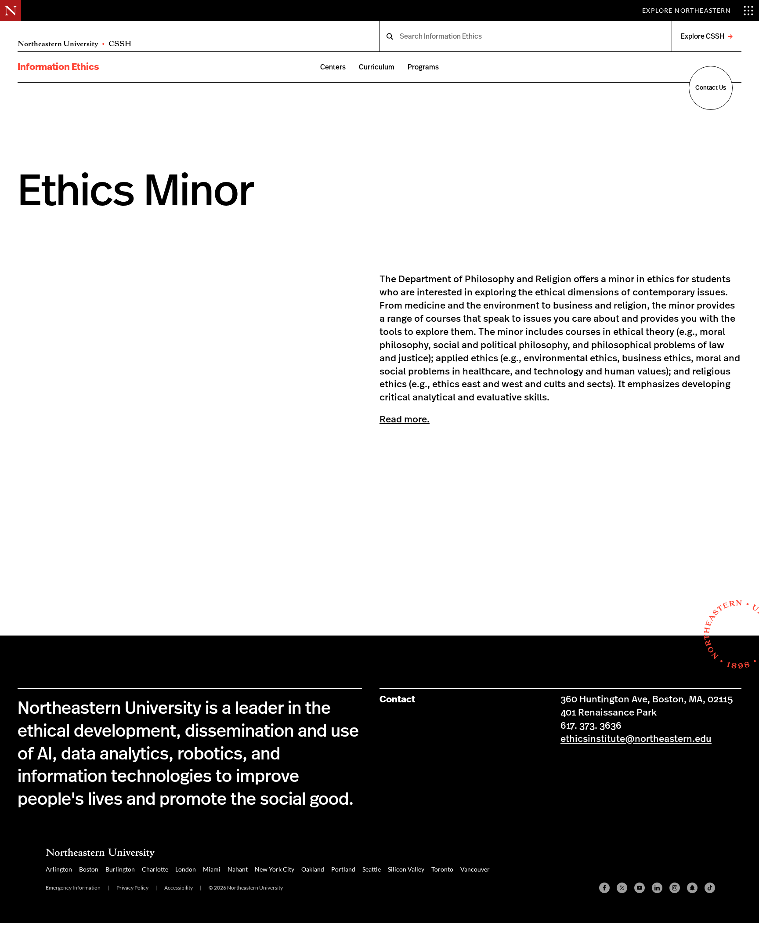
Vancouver (475, 869)
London (185, 869)
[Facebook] (604, 888)
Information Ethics (58, 67)
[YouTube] (639, 888)
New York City (274, 869)
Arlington (59, 869)
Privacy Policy (132, 887)
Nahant (238, 869)
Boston (88, 869)
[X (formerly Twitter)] (622, 888)
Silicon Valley (406, 869)
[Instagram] (674, 888)
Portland (343, 869)
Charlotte (155, 869)
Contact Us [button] (710, 88)
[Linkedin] (657, 888)
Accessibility (178, 887)
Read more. (405, 419)
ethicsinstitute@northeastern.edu (636, 739)
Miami (211, 869)
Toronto (442, 869)
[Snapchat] (692, 888)
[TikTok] (710, 888)
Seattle (371, 869)
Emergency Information (73, 887)
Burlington (120, 869)
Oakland (312, 869)
